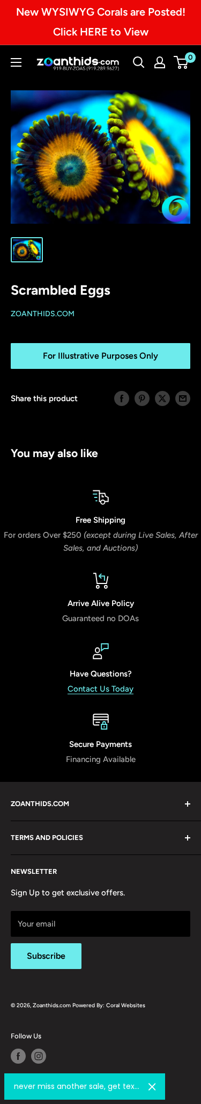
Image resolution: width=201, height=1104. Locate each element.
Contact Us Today (100, 689)
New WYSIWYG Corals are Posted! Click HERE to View (100, 21)
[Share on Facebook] (121, 398)
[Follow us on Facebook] (18, 1056)
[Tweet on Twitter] (162, 398)
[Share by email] (182, 398)
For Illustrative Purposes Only (100, 356)
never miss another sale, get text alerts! (77, 1086)
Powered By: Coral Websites (108, 1005)
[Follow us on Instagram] (38, 1056)
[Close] (152, 1086)
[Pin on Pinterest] (142, 398)
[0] (181, 62)
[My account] (159, 62)
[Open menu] (16, 62)
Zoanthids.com (43, 313)
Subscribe (46, 956)
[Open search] (139, 62)
